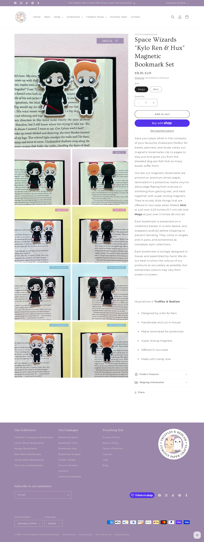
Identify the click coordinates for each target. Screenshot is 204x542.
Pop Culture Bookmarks (28, 465)
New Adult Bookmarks (27, 454)
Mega (141, 89)
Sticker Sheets (67, 459)
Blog (105, 465)
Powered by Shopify (49, 535)
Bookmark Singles (69, 454)
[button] (58, 17)
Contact (107, 454)
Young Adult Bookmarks (29, 459)
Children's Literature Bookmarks (33, 437)
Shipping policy (122, 534)
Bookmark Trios (68, 442)
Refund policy (69, 534)
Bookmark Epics (68, 437)
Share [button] (141, 392)
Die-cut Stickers (68, 465)
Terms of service (103, 534)
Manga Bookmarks (25, 448)
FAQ (105, 459)
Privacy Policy (111, 437)
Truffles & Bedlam (30, 535)
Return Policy (111, 442)
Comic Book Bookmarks (29, 442)
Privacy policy (85, 534)
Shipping (139, 78)
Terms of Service (113, 448)
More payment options (162, 130)
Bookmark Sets (67, 448)
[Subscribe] (68, 495)
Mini (156, 89)
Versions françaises (69, 476)
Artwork (63, 471)
